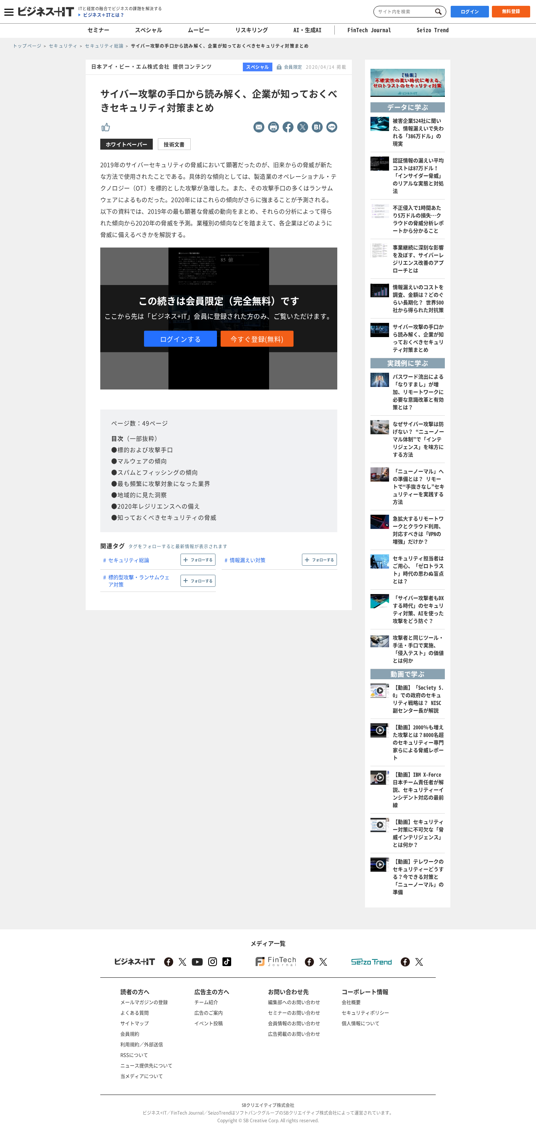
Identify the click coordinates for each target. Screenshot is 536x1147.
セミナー (98, 30)
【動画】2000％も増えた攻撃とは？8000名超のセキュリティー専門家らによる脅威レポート (418, 742)
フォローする (202, 559)
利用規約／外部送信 (141, 1044)
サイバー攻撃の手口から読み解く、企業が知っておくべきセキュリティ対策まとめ (418, 338)
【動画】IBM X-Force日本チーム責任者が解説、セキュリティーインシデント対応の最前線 (418, 789)
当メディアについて (141, 1075)
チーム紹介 (206, 1001)
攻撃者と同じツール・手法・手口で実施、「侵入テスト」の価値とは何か (418, 649)
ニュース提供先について (146, 1065)
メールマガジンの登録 (144, 1001)
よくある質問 (134, 1012)
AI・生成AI (308, 30)
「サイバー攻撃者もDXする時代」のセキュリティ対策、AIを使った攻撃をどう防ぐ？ (418, 609)
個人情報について (361, 1023)
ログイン (470, 11)
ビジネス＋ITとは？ (103, 15)
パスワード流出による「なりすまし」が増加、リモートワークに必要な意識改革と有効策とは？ (418, 392)
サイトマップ (134, 1023)
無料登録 (511, 11)
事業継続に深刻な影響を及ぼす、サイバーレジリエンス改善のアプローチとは (418, 259)
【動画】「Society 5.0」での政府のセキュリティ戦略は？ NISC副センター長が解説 (418, 699)
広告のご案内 (208, 1012)
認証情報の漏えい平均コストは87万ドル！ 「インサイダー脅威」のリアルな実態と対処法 (418, 175)
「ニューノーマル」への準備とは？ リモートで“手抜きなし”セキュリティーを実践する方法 (418, 486)
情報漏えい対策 (247, 559)
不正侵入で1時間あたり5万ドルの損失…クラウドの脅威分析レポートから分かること (418, 219)
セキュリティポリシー (365, 1012)
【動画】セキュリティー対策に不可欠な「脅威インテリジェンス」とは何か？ (418, 833)
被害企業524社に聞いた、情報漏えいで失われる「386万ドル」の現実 (418, 132)
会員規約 (129, 1033)
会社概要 (351, 1001)
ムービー (199, 30)
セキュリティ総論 (128, 559)
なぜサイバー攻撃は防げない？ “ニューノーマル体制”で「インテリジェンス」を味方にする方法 (418, 439)
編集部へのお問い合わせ (294, 1001)
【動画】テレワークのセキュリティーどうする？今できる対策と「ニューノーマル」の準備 (418, 876)
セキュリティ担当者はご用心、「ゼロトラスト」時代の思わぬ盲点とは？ (418, 569)
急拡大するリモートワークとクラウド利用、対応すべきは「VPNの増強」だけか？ (418, 530)
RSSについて (134, 1054)
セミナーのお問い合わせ (294, 1012)
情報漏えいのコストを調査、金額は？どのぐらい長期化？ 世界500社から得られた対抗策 (418, 298)
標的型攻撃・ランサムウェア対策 (139, 580)
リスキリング (251, 30)
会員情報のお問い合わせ (294, 1023)
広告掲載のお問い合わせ (294, 1033)
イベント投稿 (208, 1023)
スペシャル (148, 30)
